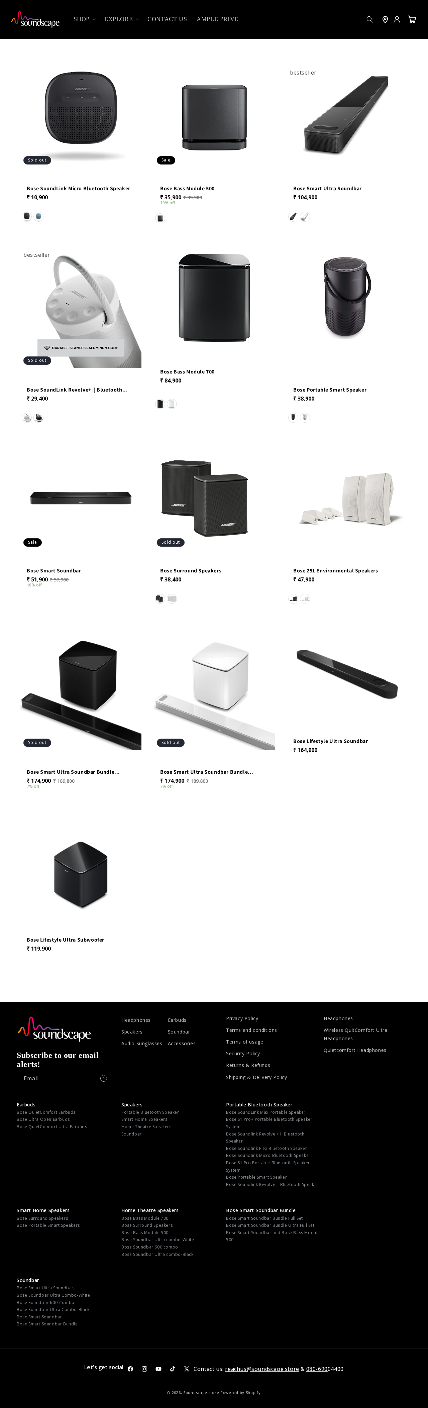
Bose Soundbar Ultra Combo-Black (53, 1309)
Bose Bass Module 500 (187, 188)
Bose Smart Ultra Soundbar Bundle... (73, 772)
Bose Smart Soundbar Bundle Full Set (264, 1218)
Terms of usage (244, 1042)
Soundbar (179, 1031)
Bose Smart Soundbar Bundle (261, 1210)
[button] (84, 19)
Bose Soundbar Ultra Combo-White (53, 1295)
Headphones (136, 1020)
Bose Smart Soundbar (54, 571)
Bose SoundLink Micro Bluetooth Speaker (78, 188)
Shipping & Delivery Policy (256, 1077)
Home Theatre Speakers (146, 1126)
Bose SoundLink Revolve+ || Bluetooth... (77, 390)
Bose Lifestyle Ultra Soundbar (330, 741)
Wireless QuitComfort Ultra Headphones (356, 1034)
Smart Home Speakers (144, 1119)
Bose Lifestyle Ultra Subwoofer (65, 940)
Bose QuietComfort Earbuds (46, 1112)
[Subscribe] (103, 1078)
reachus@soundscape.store (262, 1369)
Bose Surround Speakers (190, 571)
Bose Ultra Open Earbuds (43, 1119)
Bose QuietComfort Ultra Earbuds (52, 1126)
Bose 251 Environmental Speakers (335, 571)
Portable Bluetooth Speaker (150, 1112)
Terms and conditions (251, 1030)
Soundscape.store (201, 1392)
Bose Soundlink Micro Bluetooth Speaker (268, 1155)
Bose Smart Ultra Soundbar (327, 188)
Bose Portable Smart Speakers (48, 1225)
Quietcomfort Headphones (355, 1050)
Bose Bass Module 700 (187, 371)
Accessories (182, 1043)
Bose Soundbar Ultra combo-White (157, 1239)
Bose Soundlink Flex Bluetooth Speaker (266, 1148)
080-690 (317, 1369)
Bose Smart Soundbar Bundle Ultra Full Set (270, 1225)
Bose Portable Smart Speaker (329, 390)
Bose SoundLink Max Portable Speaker (266, 1112)
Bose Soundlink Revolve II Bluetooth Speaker (272, 1184)
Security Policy (243, 1053)
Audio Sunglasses (142, 1043)
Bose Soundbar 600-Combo (46, 1302)
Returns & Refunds (248, 1065)
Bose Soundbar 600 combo (149, 1247)
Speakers (132, 1031)
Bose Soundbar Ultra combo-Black (157, 1254)
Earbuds (177, 1020)
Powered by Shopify (240, 1392)
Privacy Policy (242, 1018)
